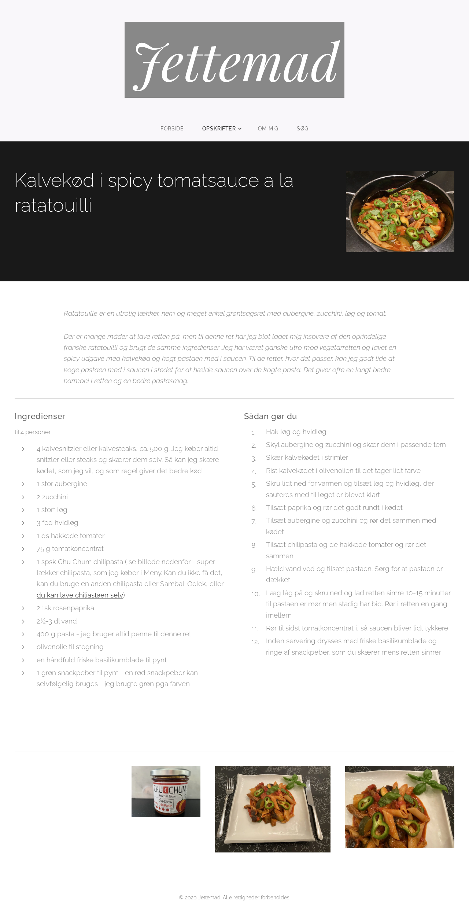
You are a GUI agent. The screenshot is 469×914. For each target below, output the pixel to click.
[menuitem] (176, 128)
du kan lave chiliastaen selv (80, 595)
